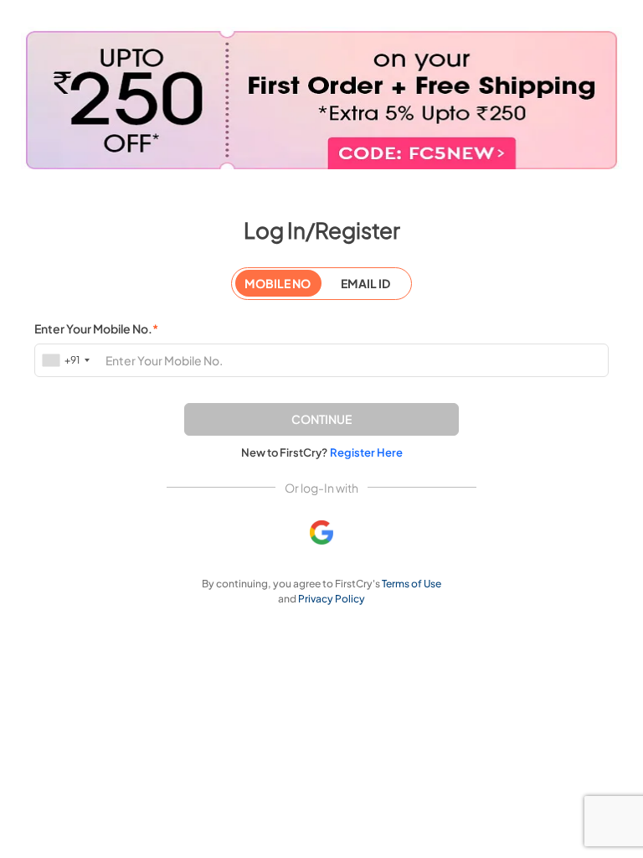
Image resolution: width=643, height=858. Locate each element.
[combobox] (67, 360)
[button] (321, 419)
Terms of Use (411, 583)
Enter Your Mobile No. (96, 328)
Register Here (366, 452)
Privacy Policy (331, 598)
